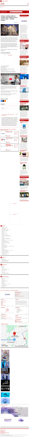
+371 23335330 (5, 300)
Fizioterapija (3, 267)
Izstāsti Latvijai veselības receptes (24, 177)
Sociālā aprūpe (3, 284)
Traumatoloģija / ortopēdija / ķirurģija (5, 252)
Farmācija (3, 257)
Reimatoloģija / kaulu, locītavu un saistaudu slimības (7, 250)
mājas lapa (16, 134)
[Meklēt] (22, 11)
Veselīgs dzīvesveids (5, 276)
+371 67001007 (16, 144)
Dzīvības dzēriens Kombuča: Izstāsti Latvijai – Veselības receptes (24, 191)
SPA (2, 271)
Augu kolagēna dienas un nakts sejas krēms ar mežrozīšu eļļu (24, 151)
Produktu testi (22, 120)
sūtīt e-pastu (16, 139)
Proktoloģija (3, 248)
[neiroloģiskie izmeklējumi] (5, 394)
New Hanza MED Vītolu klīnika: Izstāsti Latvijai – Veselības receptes (24, 179)
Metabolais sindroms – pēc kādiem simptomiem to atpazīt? (24, 43)
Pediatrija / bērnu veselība (4, 245)
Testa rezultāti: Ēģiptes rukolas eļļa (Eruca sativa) (23, 163)
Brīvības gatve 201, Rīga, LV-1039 (9, 136)
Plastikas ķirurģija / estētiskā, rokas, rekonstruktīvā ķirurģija (8, 246)
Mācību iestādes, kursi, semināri (5, 281)
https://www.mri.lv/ (4, 302)
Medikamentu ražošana (4, 259)
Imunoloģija (3, 237)
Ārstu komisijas (3, 228)
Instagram (2, 303)
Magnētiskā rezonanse (9, 131)
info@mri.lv (3, 301)
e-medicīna (3, 232)
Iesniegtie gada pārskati (3, 318)
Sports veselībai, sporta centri (5, 272)
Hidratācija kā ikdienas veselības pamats (23, 73)
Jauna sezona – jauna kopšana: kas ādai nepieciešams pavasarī (23, 86)
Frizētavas (3, 279)
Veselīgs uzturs (3, 286)
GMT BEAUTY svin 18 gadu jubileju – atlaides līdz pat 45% (24, 59)
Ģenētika (3, 236)
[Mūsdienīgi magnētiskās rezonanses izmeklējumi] (5, 376)
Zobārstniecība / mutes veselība (5, 254)
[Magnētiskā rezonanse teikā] (5, 352)
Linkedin (2, 304)
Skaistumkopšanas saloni (4, 270)
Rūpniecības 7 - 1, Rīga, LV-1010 (8, 142)
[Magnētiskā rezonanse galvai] (5, 358)
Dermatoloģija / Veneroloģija (5, 230)
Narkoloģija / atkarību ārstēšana (5, 241)
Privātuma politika (2, 433)
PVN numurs (2, 316)
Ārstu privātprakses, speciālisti (5, 229)
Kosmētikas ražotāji (4, 268)
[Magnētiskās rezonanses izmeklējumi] (5, 370)
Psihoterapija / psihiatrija (4, 249)
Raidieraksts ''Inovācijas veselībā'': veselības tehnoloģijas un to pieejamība (24, 104)
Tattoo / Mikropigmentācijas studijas (5, 273)
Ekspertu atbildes (3, 4)
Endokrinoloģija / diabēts (4, 233)
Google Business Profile (3, 305)
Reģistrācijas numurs (3, 315)
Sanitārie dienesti (3, 283)
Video (21, 101)
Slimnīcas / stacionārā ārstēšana (5, 251)
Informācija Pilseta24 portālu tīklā (19, 321)
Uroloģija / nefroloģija (4, 253)
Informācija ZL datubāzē (18, 320)
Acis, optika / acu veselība (4, 227)
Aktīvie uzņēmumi (2, 3)
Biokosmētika (3, 278)
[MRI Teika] (5, 388)
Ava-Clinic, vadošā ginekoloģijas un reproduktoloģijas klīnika (9, 145)
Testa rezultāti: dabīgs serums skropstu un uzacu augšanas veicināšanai (24, 136)
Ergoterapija (3, 266)
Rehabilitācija (4, 264)
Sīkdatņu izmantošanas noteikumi (4, 432)
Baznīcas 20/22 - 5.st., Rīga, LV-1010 (9, 150)
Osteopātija (3, 243)
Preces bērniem (3, 282)
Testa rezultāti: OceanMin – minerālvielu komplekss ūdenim (24, 122)
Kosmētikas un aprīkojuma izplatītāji (5, 269)
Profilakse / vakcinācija (4, 247)
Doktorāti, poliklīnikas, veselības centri (18, 317)
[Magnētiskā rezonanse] (5, 364)
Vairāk (27, 305)
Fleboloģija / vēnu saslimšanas (5, 234)
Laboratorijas (3, 239)
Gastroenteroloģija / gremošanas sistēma (6, 235)
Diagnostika (3, 231)
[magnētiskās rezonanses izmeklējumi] (5, 400)
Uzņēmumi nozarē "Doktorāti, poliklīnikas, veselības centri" (24, 15)
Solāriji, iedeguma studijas (4, 285)
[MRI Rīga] (5, 382)
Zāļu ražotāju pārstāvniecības (5, 261)
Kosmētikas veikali (4, 280)
